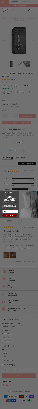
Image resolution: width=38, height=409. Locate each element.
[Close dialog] (37, 191)
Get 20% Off (9, 215)
